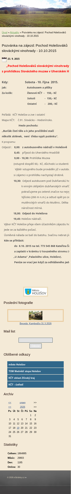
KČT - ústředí (16, 384)
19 (18, 428)
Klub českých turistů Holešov (29, 5)
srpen (22, 402)
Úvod (4, 32)
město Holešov (17, 364)
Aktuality (14, 32)
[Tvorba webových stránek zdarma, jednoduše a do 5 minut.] (26, 477)
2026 (22, 407)
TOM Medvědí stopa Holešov (25, 371)
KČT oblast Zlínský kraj (22, 378)
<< (9, 402)
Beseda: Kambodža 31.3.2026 (36, 323)
